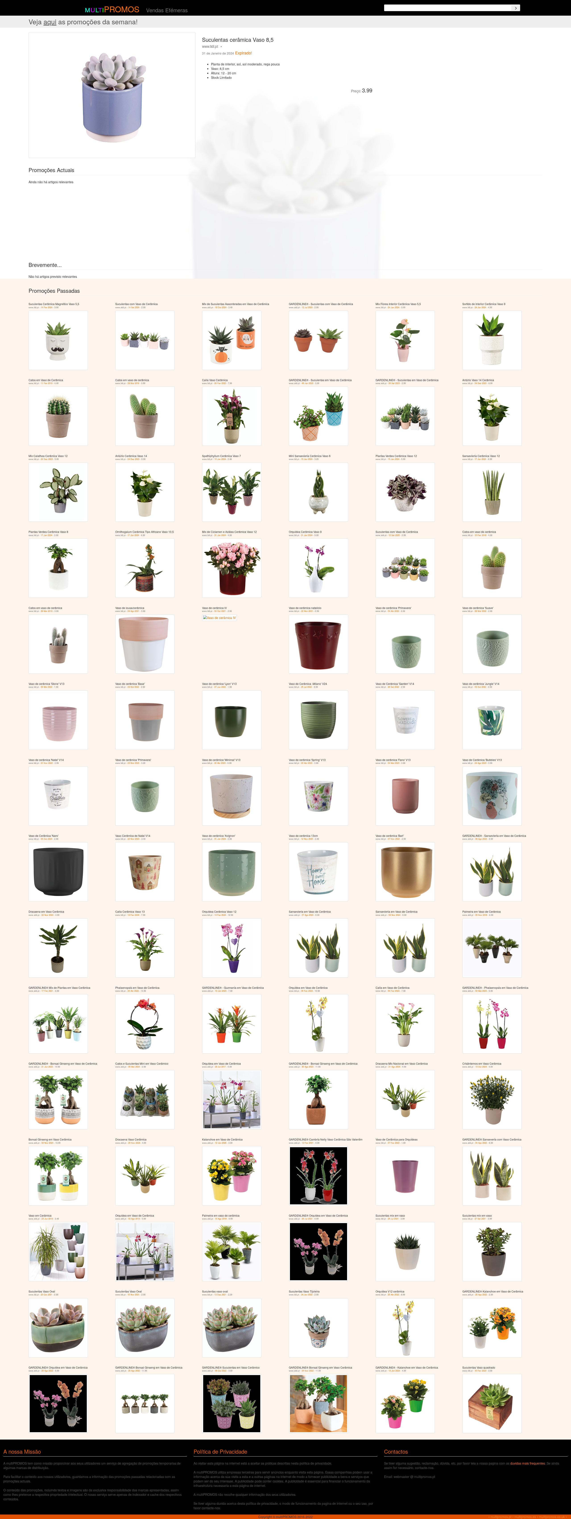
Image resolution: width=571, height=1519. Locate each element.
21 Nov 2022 (47, 763)
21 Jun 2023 (47, 1066)
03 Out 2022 (480, 687)
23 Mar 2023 (133, 763)
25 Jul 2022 (306, 687)
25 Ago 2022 (481, 1294)
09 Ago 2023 (481, 838)
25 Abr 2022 (133, 990)
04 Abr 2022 (393, 611)
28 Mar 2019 (133, 383)
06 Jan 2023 (307, 383)
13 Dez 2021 (220, 1294)
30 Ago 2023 (307, 1066)
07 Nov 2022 (394, 838)
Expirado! (243, 53)
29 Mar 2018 (46, 611)
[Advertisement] (426, 63)
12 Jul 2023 (307, 307)
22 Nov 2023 (133, 838)
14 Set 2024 (133, 307)
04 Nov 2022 (308, 1370)
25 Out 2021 (46, 1294)
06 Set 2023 (394, 383)
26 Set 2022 (393, 687)
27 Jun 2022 (220, 687)
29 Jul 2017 (220, 1066)
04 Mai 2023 (393, 763)
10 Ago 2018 (221, 1218)
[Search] (515, 7)
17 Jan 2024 (480, 459)
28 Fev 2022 (220, 383)
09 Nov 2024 (394, 915)
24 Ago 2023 (480, 763)
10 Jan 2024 (220, 459)
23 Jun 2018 (47, 1218)
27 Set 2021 (480, 1218)
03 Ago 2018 (134, 1218)
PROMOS (121, 9)
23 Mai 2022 (133, 687)
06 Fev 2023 (307, 990)
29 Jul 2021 (307, 1218)
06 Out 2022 (220, 1370)
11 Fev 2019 (46, 383)
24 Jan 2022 (306, 1294)
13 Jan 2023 (220, 990)
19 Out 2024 (481, 1066)
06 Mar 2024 (134, 1066)
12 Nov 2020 (307, 838)
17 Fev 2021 (47, 990)
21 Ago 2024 (394, 1066)
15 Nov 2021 (133, 1294)
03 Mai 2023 (481, 990)
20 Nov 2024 (134, 1142)
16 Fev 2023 (480, 1370)
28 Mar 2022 (480, 611)
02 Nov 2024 (47, 1142)
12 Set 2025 (394, 535)
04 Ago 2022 (481, 1142)
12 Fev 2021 (307, 1142)
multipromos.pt (500, 1517)
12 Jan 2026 (220, 1142)
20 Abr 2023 (220, 763)
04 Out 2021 (220, 611)
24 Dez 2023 (480, 383)
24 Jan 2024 (393, 307)
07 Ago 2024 (307, 915)
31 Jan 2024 (220, 535)
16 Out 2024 (220, 307)
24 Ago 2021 (133, 611)
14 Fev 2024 (46, 307)
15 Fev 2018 (480, 535)
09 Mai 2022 (46, 687)
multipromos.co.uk (552, 1517)
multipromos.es (525, 1517)
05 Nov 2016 (481, 915)
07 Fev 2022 (393, 1142)
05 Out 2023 (46, 838)
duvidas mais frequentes (527, 1463)
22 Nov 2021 (307, 611)
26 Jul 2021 (393, 1218)
